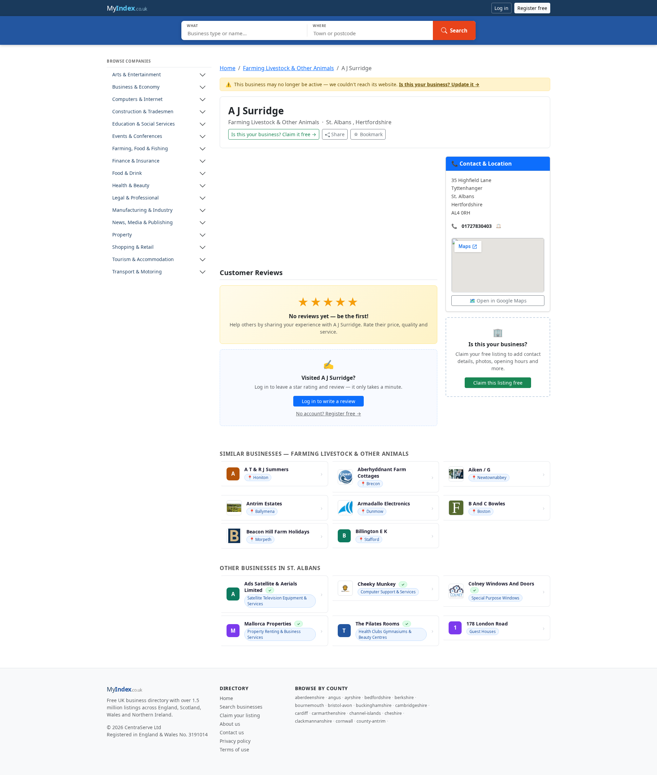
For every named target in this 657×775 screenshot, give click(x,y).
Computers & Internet (137, 99)
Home (227, 68)
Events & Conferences (137, 136)
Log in (501, 8)
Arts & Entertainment (136, 75)
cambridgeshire (411, 705)
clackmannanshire (313, 721)
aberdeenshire (309, 697)
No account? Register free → (328, 413)
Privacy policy (235, 741)
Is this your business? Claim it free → (273, 134)
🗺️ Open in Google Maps (498, 300)
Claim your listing (240, 715)
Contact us (232, 732)
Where (319, 25)
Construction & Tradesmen (142, 112)
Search (458, 30)
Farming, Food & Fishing (140, 149)
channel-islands (365, 713)
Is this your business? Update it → (439, 84)
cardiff (301, 713)
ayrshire (353, 697)
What (192, 25)
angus (334, 697)
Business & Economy (135, 87)
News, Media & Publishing (142, 222)
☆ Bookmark (368, 134)
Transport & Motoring (137, 272)
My (127, 8)
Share (338, 134)
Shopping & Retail (133, 247)
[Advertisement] (328, 212)
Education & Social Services (143, 124)
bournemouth (309, 705)
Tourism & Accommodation (143, 259)
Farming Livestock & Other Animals (288, 68)
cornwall (344, 721)
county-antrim (371, 721)
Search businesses (241, 706)
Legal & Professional (135, 198)
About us (230, 724)
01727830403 (477, 226)
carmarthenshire (329, 713)
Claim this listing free (498, 382)
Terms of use (234, 749)
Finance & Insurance (135, 161)
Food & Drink (127, 173)
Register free (532, 8)
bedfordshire (377, 697)
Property (122, 235)
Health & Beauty (130, 186)
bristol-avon (340, 705)
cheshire (393, 713)
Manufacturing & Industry (142, 210)
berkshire (404, 697)
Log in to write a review (328, 401)
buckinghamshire (373, 705)
